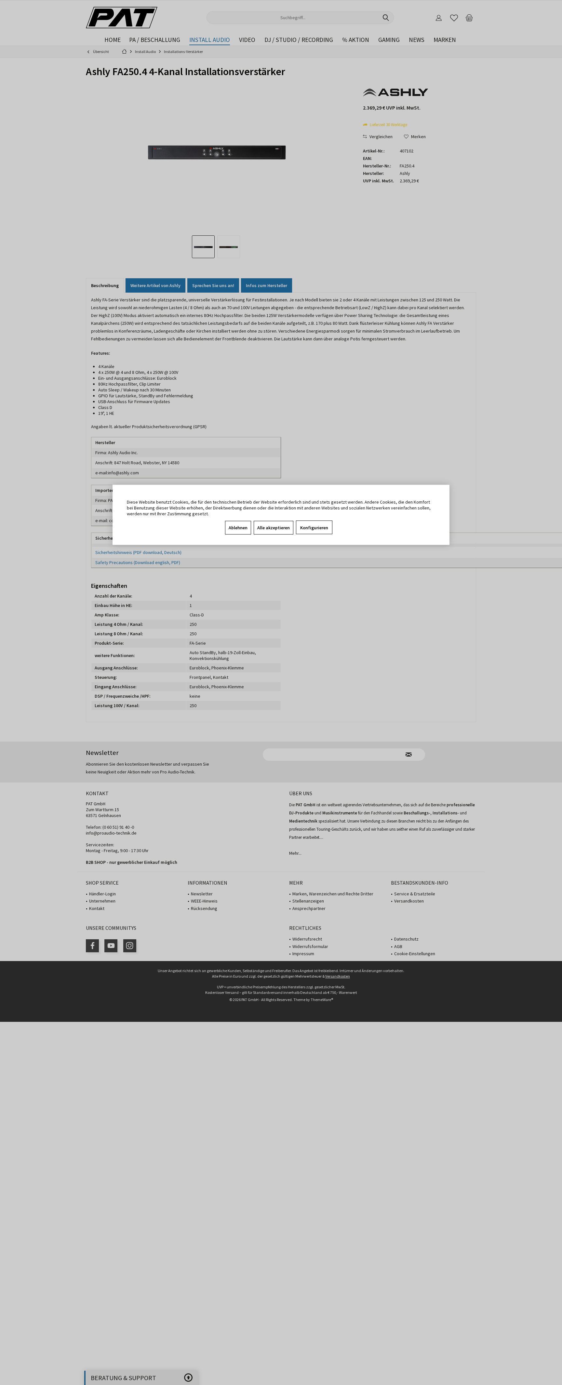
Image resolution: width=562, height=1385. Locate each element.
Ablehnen (238, 528)
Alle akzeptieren (273, 528)
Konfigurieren (314, 528)
